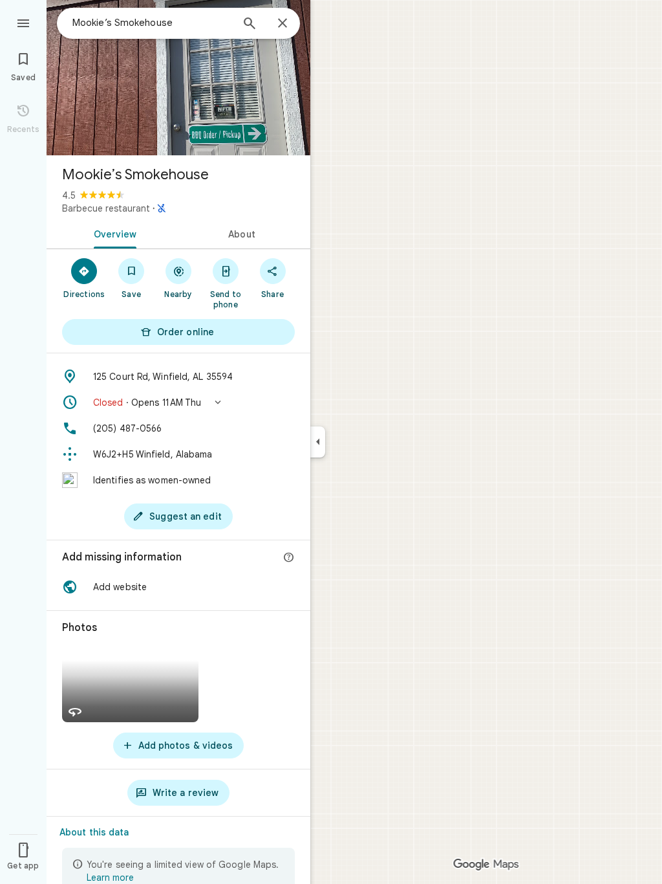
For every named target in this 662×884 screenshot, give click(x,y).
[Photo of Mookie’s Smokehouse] (178, 77)
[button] (178, 402)
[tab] (112, 233)
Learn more (110, 877)
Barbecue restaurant (106, 208)
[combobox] (151, 22)
